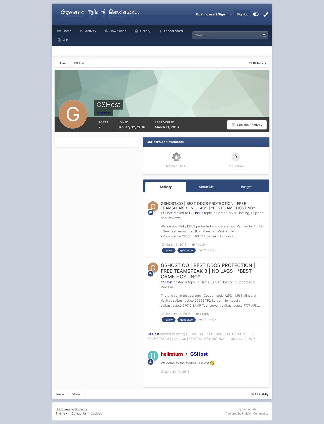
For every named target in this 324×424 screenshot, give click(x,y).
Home (66, 31)
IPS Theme (63, 409)
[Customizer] (256, 14)
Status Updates (243, 35)
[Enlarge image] (212, 363)
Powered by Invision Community (247, 413)
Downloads (117, 31)
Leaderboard (173, 31)
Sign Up (242, 14)
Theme (61, 413)
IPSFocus (81, 409)
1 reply (200, 244)
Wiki (65, 40)
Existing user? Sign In (213, 14)
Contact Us (79, 413)
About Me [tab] (206, 187)
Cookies (96, 413)
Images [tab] (246, 187)
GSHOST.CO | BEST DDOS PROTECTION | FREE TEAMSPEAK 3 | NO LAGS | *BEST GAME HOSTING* (208, 205)
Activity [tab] (165, 187)
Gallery (144, 31)
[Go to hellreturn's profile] (153, 356)
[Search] (264, 35)
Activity (90, 31)
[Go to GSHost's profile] (153, 206)
